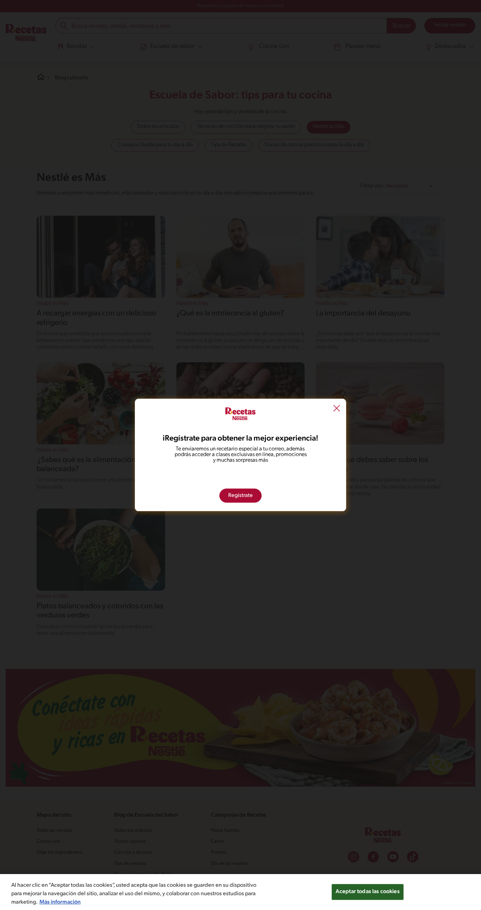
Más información (60, 902)
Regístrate (240, 496)
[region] (240, 892)
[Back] (337, 408)
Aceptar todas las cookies (368, 891)
